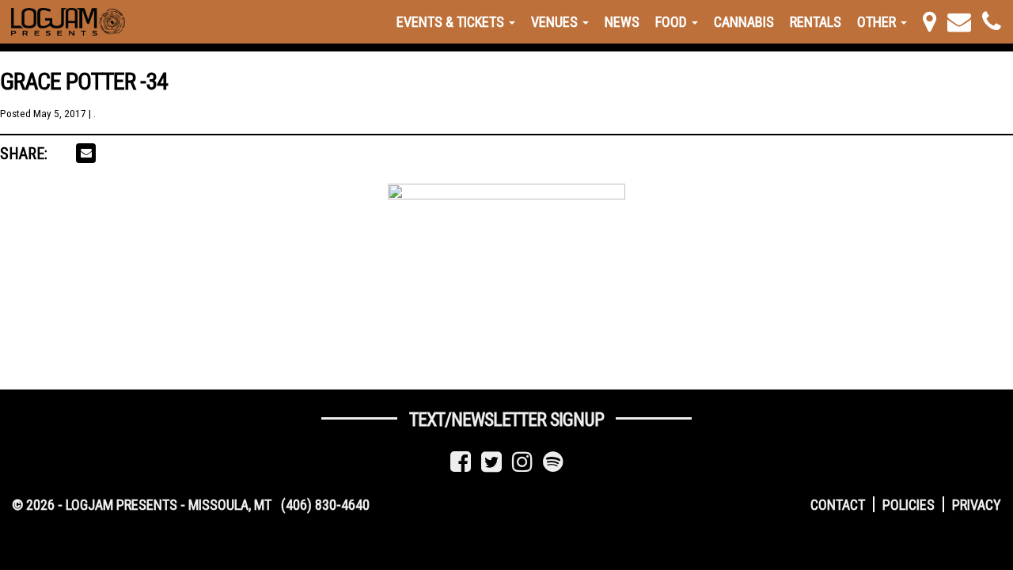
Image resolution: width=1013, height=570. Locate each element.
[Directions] (929, 22)
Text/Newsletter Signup (506, 419)
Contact (837, 504)
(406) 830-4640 (325, 504)
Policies (908, 504)
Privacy (976, 504)
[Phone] (991, 22)
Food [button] (672, 21)
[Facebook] (460, 462)
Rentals (815, 21)
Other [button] (878, 21)
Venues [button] (556, 21)
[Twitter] (491, 462)
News (622, 21)
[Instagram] (522, 462)
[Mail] (959, 22)
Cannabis (744, 21)
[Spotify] (553, 462)
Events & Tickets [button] (451, 21)
